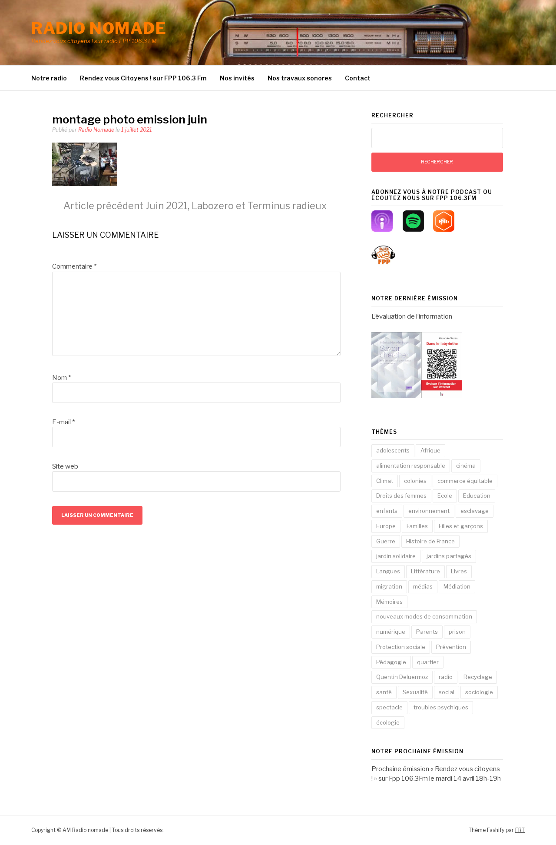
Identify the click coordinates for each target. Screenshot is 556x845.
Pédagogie (391, 662)
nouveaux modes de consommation (424, 616)
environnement (429, 510)
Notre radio (49, 78)
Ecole (444, 495)
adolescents (393, 450)
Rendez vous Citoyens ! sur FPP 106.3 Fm (143, 78)
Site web (65, 466)
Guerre (385, 541)
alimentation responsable (410, 465)
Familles (417, 525)
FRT (520, 830)
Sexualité (415, 692)
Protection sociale (400, 646)
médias (423, 586)
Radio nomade (98, 28)
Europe (386, 525)
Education (476, 495)
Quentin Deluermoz (402, 676)
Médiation (456, 586)
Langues (388, 571)
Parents (427, 631)
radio (446, 676)
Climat (384, 480)
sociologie (479, 692)
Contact (358, 78)
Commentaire (74, 266)
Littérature (425, 571)
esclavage (474, 510)
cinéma (466, 465)
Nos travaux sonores (300, 78)
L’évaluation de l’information (411, 316)
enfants (386, 510)
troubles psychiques (441, 707)
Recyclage (477, 676)
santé (384, 692)
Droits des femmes (401, 495)
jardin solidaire (396, 555)
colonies (415, 480)
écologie (388, 722)
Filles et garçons (461, 525)
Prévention (451, 646)
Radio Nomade (96, 129)
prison (457, 631)
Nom (61, 378)
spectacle (389, 707)
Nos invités (237, 78)
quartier (428, 662)
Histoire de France (430, 541)
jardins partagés (449, 555)
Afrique (430, 450)
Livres (459, 571)
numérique (390, 631)
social (446, 692)
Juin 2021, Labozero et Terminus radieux (195, 205)
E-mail (63, 422)
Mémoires (389, 601)
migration (389, 586)
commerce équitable (465, 480)
